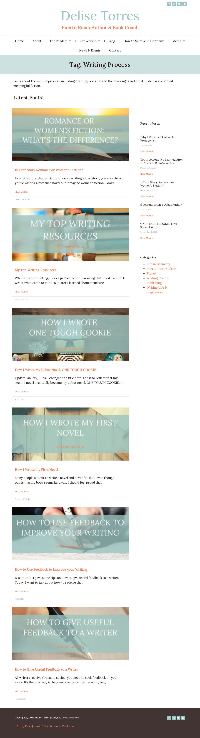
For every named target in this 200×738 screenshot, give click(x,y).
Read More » (21, 192)
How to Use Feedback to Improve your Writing (51, 569)
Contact (115, 50)
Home (19, 41)
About (36, 41)
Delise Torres (100, 15)
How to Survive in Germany (144, 41)
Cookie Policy (40, 726)
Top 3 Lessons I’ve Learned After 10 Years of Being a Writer (161, 161)
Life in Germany (158, 264)
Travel (151, 273)
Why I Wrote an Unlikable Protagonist (157, 138)
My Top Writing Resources (35, 270)
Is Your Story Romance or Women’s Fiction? (49, 170)
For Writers (88, 41)
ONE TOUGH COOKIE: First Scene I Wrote (158, 225)
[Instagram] (174, 4)
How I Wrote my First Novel (36, 469)
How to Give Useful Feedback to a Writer (46, 669)
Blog (112, 41)
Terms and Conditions (62, 726)
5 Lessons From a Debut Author (161, 204)
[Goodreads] (184, 4)
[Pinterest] (179, 4)
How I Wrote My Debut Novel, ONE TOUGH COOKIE (55, 370)
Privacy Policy (24, 726)
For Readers (59, 41)
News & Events (90, 50)
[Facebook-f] (169, 4)
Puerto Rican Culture (162, 269)
